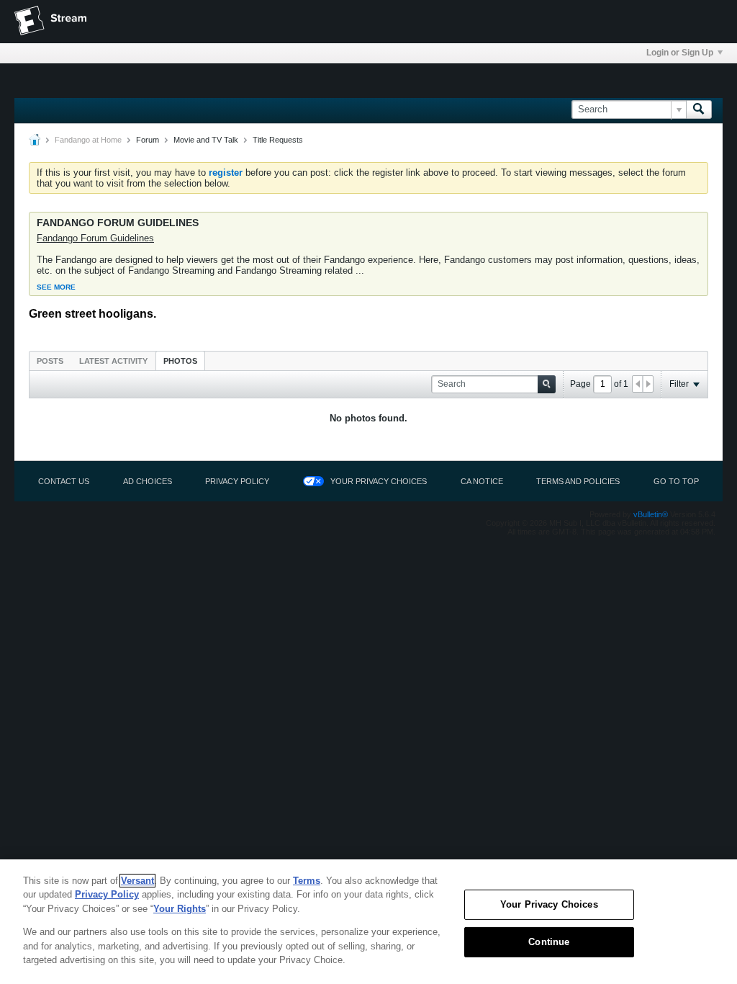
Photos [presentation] (180, 361)
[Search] (699, 109)
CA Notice (482, 481)
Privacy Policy (237, 481)
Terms (306, 880)
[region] (368, 921)
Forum (147, 139)
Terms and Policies (578, 481)
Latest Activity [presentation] (113, 361)
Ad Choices (147, 481)
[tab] (50, 360)
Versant (137, 880)
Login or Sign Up (679, 53)
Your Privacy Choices (378, 481)
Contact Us (63, 481)
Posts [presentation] (50, 361)
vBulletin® (650, 514)
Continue (548, 941)
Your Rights (179, 908)
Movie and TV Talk (205, 139)
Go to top (676, 481)
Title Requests (278, 139)
